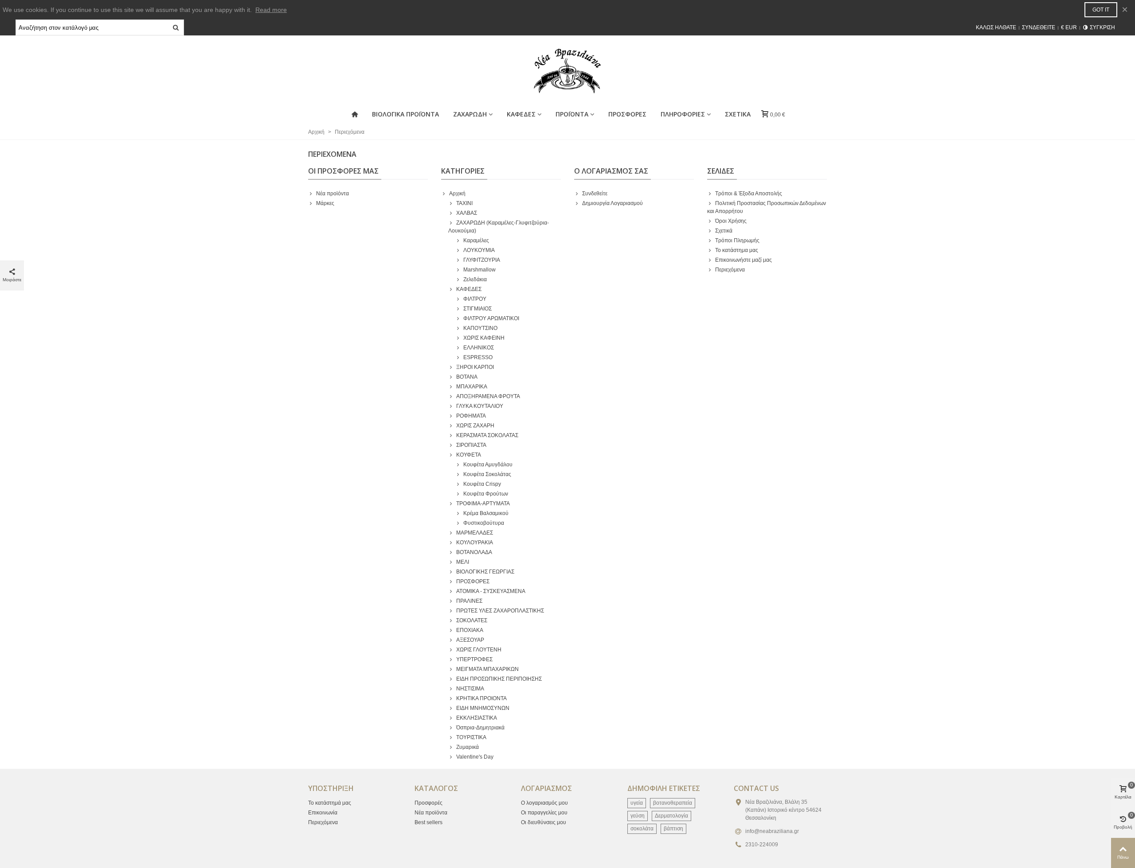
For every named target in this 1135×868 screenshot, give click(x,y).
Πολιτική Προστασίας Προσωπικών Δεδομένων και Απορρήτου (766, 207)
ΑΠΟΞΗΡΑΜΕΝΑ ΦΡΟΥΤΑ (488, 396)
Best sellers (428, 822)
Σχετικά (723, 231)
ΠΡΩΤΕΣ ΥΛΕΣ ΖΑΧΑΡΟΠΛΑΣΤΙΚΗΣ (500, 611)
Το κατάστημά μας (329, 803)
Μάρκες (325, 203)
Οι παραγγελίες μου (544, 813)
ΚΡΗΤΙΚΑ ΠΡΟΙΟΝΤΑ (481, 698)
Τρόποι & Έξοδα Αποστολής (748, 193)
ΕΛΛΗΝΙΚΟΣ (478, 348)
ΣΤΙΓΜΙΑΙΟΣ (477, 309)
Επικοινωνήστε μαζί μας (743, 260)
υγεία (636, 803)
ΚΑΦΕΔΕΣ (468, 289)
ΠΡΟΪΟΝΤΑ (572, 114)
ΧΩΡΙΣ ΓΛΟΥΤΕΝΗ (478, 650)
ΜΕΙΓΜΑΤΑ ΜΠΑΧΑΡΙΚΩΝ (487, 669)
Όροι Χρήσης (731, 221)
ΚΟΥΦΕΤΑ (468, 455)
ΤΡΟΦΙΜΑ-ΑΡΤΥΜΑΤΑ (483, 503)
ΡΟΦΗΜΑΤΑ (471, 416)
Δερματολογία (671, 816)
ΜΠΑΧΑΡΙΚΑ (471, 387)
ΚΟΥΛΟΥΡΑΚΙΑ (474, 542)
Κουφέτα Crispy (482, 484)
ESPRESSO (478, 357)
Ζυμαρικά (467, 747)
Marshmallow (479, 270)
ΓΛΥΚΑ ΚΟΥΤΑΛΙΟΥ (479, 406)
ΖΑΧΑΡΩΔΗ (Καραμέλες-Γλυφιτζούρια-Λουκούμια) (498, 227)
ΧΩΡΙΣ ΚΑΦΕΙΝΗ (484, 338)
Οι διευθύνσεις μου (543, 822)
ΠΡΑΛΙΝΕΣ (469, 601)
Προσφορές (428, 803)
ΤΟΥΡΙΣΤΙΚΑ (471, 737)
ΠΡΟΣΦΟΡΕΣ (627, 114)
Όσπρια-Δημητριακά (480, 728)
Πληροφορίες (683, 114)
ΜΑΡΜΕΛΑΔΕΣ (474, 533)
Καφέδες (521, 114)
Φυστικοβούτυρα (483, 523)
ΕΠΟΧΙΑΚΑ (469, 630)
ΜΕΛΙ (462, 562)
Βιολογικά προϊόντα (405, 114)
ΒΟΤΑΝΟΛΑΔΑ (474, 552)
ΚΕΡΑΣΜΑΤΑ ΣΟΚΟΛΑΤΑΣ (487, 435)
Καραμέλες (476, 240)
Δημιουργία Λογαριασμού (612, 203)
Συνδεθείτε (594, 193)
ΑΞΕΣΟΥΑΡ (470, 640)
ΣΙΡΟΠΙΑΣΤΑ (471, 445)
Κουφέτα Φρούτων (485, 494)
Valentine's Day (474, 757)
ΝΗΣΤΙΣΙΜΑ (470, 689)
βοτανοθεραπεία (672, 803)
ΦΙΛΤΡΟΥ (474, 299)
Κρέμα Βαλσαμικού (486, 513)
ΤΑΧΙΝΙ (464, 203)
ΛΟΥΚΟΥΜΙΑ (479, 250)
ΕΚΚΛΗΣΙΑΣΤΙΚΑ (476, 718)
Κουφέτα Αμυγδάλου (488, 464)
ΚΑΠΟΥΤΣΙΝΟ (480, 328)
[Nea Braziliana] (567, 70)
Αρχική (457, 193)
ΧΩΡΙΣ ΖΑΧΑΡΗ (475, 425)
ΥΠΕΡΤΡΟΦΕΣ (474, 659)
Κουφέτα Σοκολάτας (487, 474)
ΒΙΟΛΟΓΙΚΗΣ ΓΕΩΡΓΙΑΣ (485, 572)
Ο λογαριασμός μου (544, 803)
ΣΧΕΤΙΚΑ (738, 114)
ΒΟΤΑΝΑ (466, 377)
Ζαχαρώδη (470, 114)
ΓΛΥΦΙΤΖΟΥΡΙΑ (481, 260)
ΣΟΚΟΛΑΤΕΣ (471, 620)
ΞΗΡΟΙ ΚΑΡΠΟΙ (475, 367)
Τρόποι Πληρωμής (737, 240)
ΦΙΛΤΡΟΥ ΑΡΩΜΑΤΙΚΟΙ (491, 318)
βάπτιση (673, 828)
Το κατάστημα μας (736, 250)
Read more (271, 9)
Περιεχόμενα (730, 270)
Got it (1100, 10)
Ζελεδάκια (475, 279)
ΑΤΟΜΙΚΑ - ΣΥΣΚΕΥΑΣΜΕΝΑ (490, 591)
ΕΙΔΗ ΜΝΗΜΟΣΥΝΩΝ (482, 708)
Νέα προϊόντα (332, 193)
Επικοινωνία (322, 813)
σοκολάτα (642, 828)
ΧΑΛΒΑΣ (466, 213)
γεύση (637, 816)
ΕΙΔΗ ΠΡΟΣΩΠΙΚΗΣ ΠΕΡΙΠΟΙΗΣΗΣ (499, 679)
